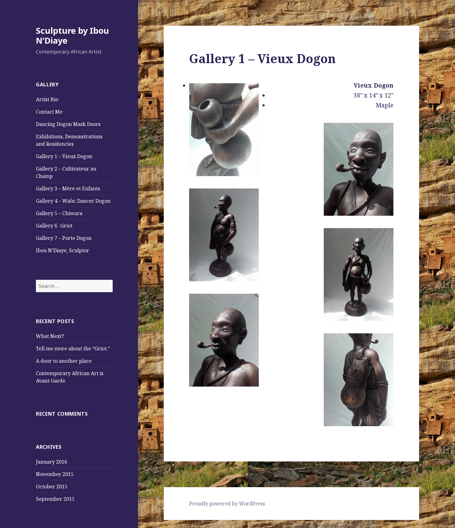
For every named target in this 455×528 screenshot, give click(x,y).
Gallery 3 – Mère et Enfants (68, 188)
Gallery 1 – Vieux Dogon (64, 156)
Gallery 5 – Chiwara (59, 213)
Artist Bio (47, 99)
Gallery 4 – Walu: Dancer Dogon (73, 200)
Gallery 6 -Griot (54, 225)
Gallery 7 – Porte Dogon (64, 238)
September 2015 (55, 499)
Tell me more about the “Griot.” (73, 348)
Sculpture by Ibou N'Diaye (72, 35)
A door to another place (64, 360)
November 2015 (55, 474)
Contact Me (49, 111)
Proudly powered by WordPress (227, 503)
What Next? (50, 336)
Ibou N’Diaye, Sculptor (62, 250)
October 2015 (51, 486)
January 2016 (51, 461)
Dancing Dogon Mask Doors (68, 124)
